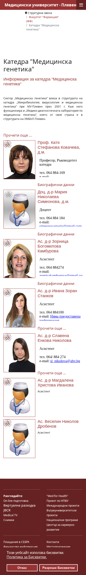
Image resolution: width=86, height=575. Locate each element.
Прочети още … (17, 135)
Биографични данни (56, 184)
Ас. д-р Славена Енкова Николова (54, 338)
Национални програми (62, 520)
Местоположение (58, 547)
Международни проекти (63, 506)
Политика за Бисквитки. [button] (27, 557)
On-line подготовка (15, 501)
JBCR (7, 510)
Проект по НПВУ (57, 501)
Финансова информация (20, 547)
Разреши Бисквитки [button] (58, 568)
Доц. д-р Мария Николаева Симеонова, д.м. (53, 197)
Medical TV (10, 515)
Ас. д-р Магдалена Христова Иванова (56, 382)
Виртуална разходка (19, 505)
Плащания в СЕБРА (16, 542)
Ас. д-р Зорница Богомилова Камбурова (53, 246)
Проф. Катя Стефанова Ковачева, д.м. (59, 147)
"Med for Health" (57, 496)
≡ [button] (81, 4)
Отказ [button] (22, 568)
